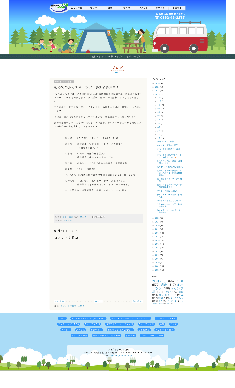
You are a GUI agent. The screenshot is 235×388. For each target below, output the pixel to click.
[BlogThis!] (96, 217)
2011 (157, 258)
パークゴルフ (176, 297)
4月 (159, 127)
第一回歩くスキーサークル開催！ (169, 179)
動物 (160, 297)
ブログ (173, 324)
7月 (159, 116)
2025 (157, 87)
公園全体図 (144, 329)
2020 (157, 225)
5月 (159, 123)
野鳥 (168, 304)
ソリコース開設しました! (167, 191)
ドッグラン (172, 301)
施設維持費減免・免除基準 (106, 335)
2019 (157, 229)
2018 (157, 233)
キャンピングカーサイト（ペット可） (130, 318)
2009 (157, 266)
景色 (160, 301)
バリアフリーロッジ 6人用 (119, 324)
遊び (168, 292)
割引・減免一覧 (80, 335)
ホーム (98, 301)
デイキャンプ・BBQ (68, 324)
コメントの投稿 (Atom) (73, 305)
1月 (159, 138)
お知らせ (67, 220)
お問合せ (130, 335)
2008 (157, 270)
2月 (159, 134)
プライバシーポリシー (152, 335)
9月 (159, 108)
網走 (164, 284)
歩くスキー (166, 295)
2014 (157, 247)
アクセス (80, 329)
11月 (159, 101)
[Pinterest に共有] (103, 217)
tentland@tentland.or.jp (121, 355)
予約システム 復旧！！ (167, 141)
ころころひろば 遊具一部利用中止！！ (169, 162)
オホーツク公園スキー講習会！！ (168, 150)
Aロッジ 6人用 (92, 324)
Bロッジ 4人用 (146, 324)
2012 (157, 255)
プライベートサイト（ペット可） (88, 318)
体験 (180, 292)
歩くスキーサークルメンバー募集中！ (169, 211)
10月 (159, 105)
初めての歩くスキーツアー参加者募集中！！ (169, 185)
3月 (159, 131)
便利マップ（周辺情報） (120, 329)
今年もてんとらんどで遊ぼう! (169, 200)
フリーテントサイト (166, 318)
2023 (157, 94)
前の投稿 (137, 301)
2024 (157, 90)
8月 (159, 112)
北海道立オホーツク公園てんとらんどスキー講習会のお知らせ (169, 172)
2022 (157, 218)
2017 (157, 236)
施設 (162, 324)
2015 (157, 244)
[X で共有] (98, 217)
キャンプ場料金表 (164, 329)
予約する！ (96, 329)
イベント (65, 329)
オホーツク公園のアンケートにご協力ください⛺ (169, 156)
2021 (157, 221)
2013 (157, 251)
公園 (180, 281)
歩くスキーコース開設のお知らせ (169, 195)
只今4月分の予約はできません (170, 167)
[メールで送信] (93, 217)
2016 (157, 240)
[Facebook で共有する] (101, 217)
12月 (159, 97)
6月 (159, 119)
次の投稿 (59, 301)
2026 (157, 83)
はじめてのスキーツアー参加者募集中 (169, 205)
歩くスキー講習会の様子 (167, 145)
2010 (157, 262)
